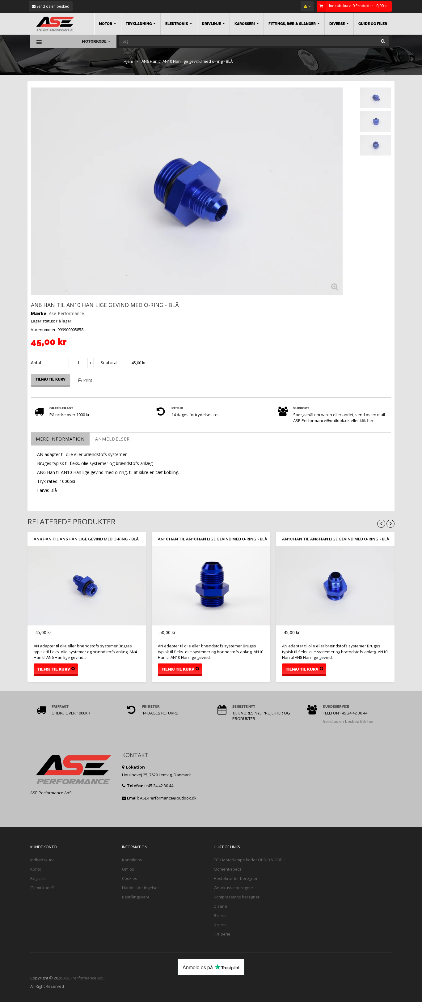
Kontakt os (132, 860)
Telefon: (135, 785)
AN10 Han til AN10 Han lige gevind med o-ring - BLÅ (212, 539)
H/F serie (222, 934)
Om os (128, 869)
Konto (35, 869)
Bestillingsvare (136, 897)
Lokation (135, 767)
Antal (36, 362)
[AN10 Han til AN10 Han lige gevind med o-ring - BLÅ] (211, 585)
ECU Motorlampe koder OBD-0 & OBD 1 (250, 860)
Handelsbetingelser (140, 887)
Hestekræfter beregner (236, 878)
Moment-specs (228, 869)
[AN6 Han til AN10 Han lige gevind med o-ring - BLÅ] (375, 97)
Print (87, 380)
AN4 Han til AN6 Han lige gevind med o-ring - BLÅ (86, 539)
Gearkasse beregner (233, 887)
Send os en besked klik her (348, 721)
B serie (220, 915)
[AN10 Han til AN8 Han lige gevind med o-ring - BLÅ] (335, 585)
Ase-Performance (66, 313)
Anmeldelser (112, 439)
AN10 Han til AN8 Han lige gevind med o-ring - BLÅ (335, 539)
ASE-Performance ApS (84, 978)
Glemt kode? (42, 887)
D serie (220, 906)
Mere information (60, 439)
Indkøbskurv (42, 860)
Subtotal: (109, 362)
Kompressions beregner (237, 897)
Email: (133, 798)
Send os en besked (53, 6)
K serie (220, 924)
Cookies (129, 878)
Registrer (38, 878)
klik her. (367, 420)
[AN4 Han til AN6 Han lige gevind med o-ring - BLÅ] (86, 585)
